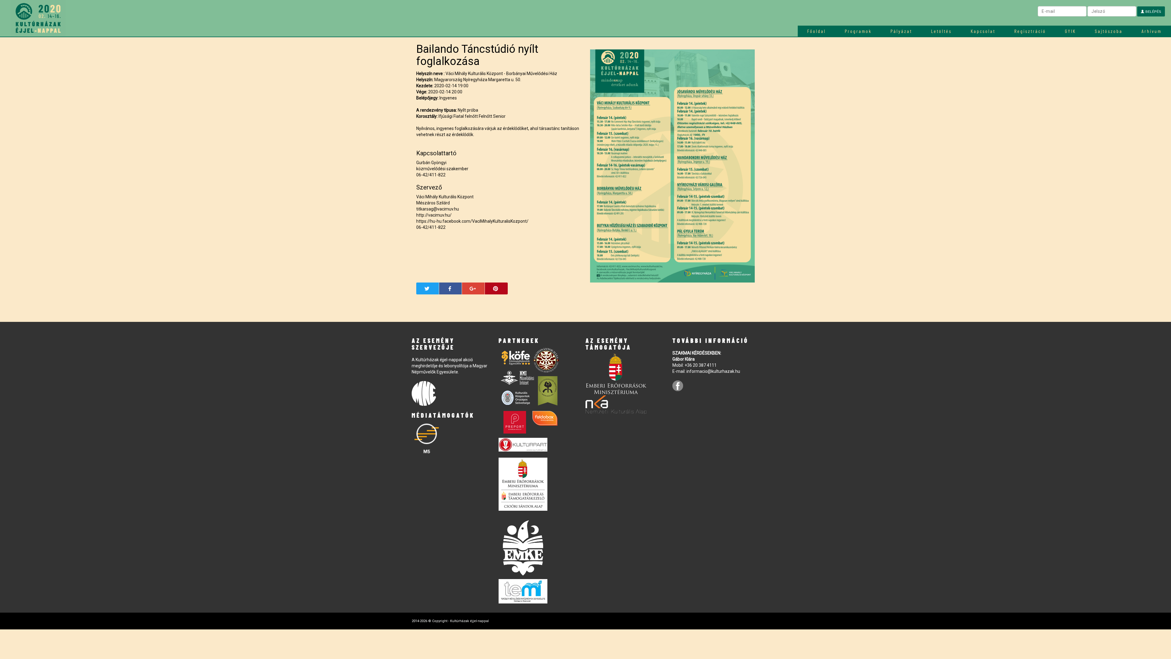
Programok (858, 31)
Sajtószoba (1109, 31)
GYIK (1070, 31)
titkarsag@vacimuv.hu (437, 209)
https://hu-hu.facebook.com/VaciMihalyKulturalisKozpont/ (472, 221)
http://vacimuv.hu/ (434, 215)
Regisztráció (1030, 31)
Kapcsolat (983, 31)
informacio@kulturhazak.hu (713, 371)
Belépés (1152, 11)
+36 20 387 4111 (701, 365)
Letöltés (941, 31)
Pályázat (901, 31)
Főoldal (816, 31)
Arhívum (1151, 31)
